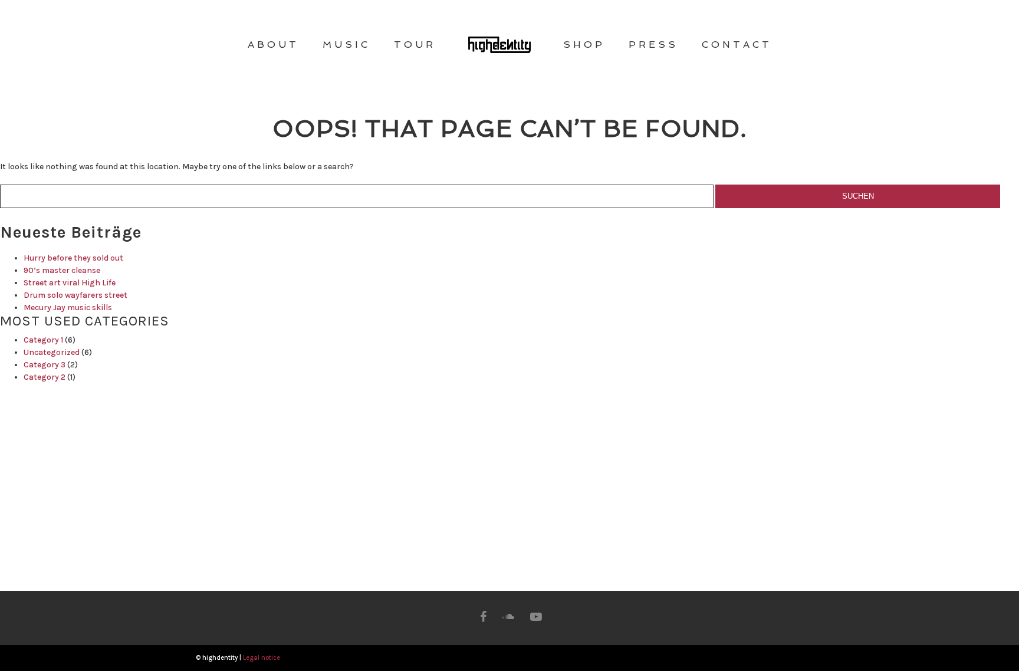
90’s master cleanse (62, 270)
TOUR (415, 44)
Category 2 (44, 377)
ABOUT (273, 44)
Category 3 (44, 365)
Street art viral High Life (70, 283)
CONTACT (737, 44)
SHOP (584, 44)
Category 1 (43, 340)
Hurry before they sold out (73, 258)
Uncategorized (52, 352)
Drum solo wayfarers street (75, 295)
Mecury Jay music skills (68, 307)
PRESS (653, 44)
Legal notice (261, 658)
